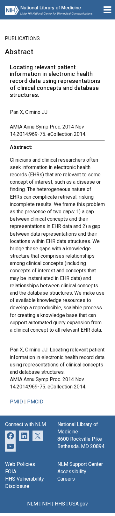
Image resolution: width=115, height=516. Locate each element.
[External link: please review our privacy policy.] (24, 435)
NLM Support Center (80, 464)
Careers (66, 479)
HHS (60, 504)
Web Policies (20, 464)
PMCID (35, 402)
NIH (46, 504)
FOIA (10, 471)
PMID (16, 402)
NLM (32, 504)
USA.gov (78, 504)
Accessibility (71, 471)
